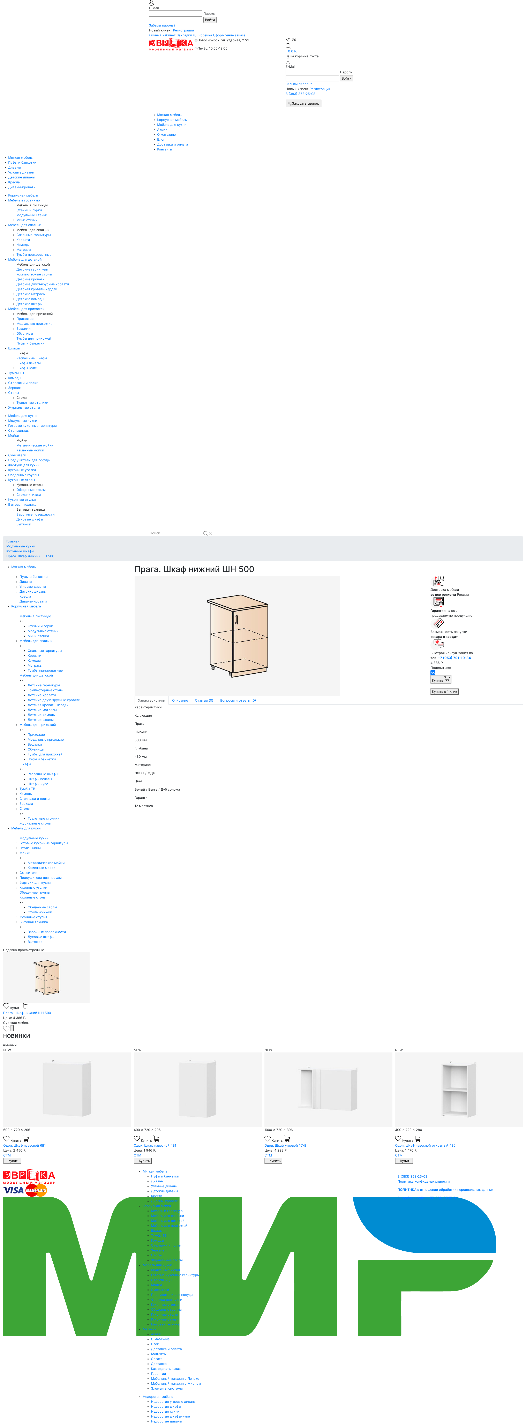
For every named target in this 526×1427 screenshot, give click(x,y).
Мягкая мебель (169, 115)
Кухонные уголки (22, 470)
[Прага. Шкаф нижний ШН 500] (279, 636)
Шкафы (14, 348)
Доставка (159, 1364)
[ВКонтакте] (432, 672)
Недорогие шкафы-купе (170, 1416)
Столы (13, 393)
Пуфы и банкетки (22, 162)
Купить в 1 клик (444, 691)
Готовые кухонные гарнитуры (32, 425)
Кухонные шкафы (20, 551)
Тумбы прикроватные (33, 254)
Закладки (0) (187, 35)
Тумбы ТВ (16, 373)
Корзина (205, 35)
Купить (438, 680)
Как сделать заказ (166, 1369)
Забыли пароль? (162, 25)
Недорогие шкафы (166, 1406)
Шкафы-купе (26, 368)
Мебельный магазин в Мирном (176, 1383)
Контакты (165, 149)
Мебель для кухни (172, 125)
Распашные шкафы (31, 358)
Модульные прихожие (34, 323)
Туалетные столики (32, 402)
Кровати (23, 240)
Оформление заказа (229, 35)
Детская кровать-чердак (36, 289)
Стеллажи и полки (23, 383)
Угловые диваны (21, 172)
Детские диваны (21, 177)
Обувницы (24, 333)
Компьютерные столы (34, 274)
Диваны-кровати (22, 187)
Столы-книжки (28, 495)
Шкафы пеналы (28, 363)
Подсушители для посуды (29, 460)
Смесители (17, 455)
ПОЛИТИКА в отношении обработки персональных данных (446, 1190)
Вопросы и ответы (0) (238, 700)
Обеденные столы (31, 490)
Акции (162, 129)
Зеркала (15, 388)
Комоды (22, 245)
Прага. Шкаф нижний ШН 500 (30, 556)
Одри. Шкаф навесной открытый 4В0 (294, 1145)
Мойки (13, 435)
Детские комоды (30, 299)
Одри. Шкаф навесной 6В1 (416, 1145)
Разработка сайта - (427, 1198)
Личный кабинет (162, 35)
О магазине (166, 134)
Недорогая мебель (158, 1397)
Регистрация (183, 30)
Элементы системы (167, 1388)
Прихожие (24, 319)
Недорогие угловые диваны (173, 1401)
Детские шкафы (29, 304)
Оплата (157, 1359)
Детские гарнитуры (32, 269)
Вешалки (23, 328)
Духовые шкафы (29, 519)
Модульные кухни (22, 421)
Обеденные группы (23, 475)
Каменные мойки (30, 450)
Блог (161, 139)
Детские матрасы (30, 294)
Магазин (149, 1329)
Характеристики (151, 700)
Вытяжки (23, 524)
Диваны (14, 167)
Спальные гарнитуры (33, 235)
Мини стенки (27, 220)
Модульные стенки (31, 215)
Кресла (14, 182)
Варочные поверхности (35, 514)
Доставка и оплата (172, 144)
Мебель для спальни (24, 225)
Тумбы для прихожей (33, 338)
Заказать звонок (305, 103)
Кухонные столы (21, 480)
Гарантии (158, 1373)
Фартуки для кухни (23, 465)
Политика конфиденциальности (424, 1181)
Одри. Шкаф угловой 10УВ (155, 1145)
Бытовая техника (22, 504)
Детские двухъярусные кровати (42, 284)
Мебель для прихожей (26, 309)
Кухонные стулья (22, 499)
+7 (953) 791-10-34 (454, 658)
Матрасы (23, 249)
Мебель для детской (25, 259)
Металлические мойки (34, 445)
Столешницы (18, 430)
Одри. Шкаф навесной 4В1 (24, 1145)
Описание (180, 700)
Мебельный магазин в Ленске (175, 1378)
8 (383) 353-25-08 (300, 94)
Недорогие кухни (165, 1411)
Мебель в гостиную (24, 200)
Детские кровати (30, 279)
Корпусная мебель (172, 120)
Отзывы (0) (204, 700)
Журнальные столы (24, 407)
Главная (12, 541)
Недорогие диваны (166, 1421)
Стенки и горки (29, 210)
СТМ (6, 1155)
